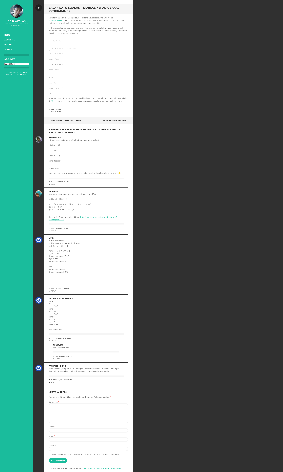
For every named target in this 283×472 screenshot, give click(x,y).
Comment (54, 402)
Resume (8, 45)
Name (52, 427)
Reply (53, 184)
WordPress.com (22, 74)
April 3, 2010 (56, 109)
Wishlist (9, 50)
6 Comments (56, 112)
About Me (9, 40)
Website (52, 445)
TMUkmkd (58, 345)
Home (7, 35)
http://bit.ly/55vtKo (57, 20)
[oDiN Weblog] (16, 11)
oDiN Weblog (17, 21)
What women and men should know (66, 120)
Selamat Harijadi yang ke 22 (114, 120)
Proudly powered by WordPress (17, 72)
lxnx (51, 238)
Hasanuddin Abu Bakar (61, 298)
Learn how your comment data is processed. (102, 468)
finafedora (55, 137)
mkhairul (53, 191)
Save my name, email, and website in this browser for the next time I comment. (85, 455)
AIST (53, 101)
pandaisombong (57, 366)
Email (52, 436)
